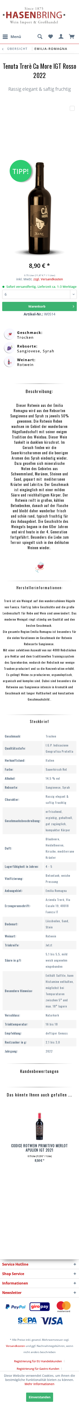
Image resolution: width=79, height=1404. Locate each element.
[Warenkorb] (72, 36)
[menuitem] (11, 36)
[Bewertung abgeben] (72, 108)
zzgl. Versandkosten (48, 279)
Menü (16, 36)
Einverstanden (39, 1397)
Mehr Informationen (39, 1384)
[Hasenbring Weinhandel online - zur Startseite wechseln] (21, 6)
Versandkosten (15, 1346)
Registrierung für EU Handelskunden (38, 1361)
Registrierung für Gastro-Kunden (38, 1369)
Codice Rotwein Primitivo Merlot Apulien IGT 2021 (39, 1147)
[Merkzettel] (50, 36)
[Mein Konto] (61, 36)
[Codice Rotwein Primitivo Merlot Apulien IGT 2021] (39, 1127)
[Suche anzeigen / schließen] (39, 36)
